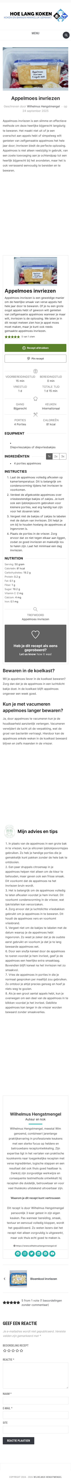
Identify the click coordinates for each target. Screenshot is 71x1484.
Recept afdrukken (38, 347)
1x (49, 456)
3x (62, 456)
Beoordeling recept (15, 1345)
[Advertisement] (35, 215)
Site (5, 1422)
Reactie (8, 1359)
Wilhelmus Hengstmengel (43, 106)
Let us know (27, 654)
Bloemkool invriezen (43, 1278)
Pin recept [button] (37, 358)
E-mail (7, 1408)
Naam (7, 1393)
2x (56, 456)
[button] (35, 33)
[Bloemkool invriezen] (18, 1278)
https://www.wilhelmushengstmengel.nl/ (36, 1245)
